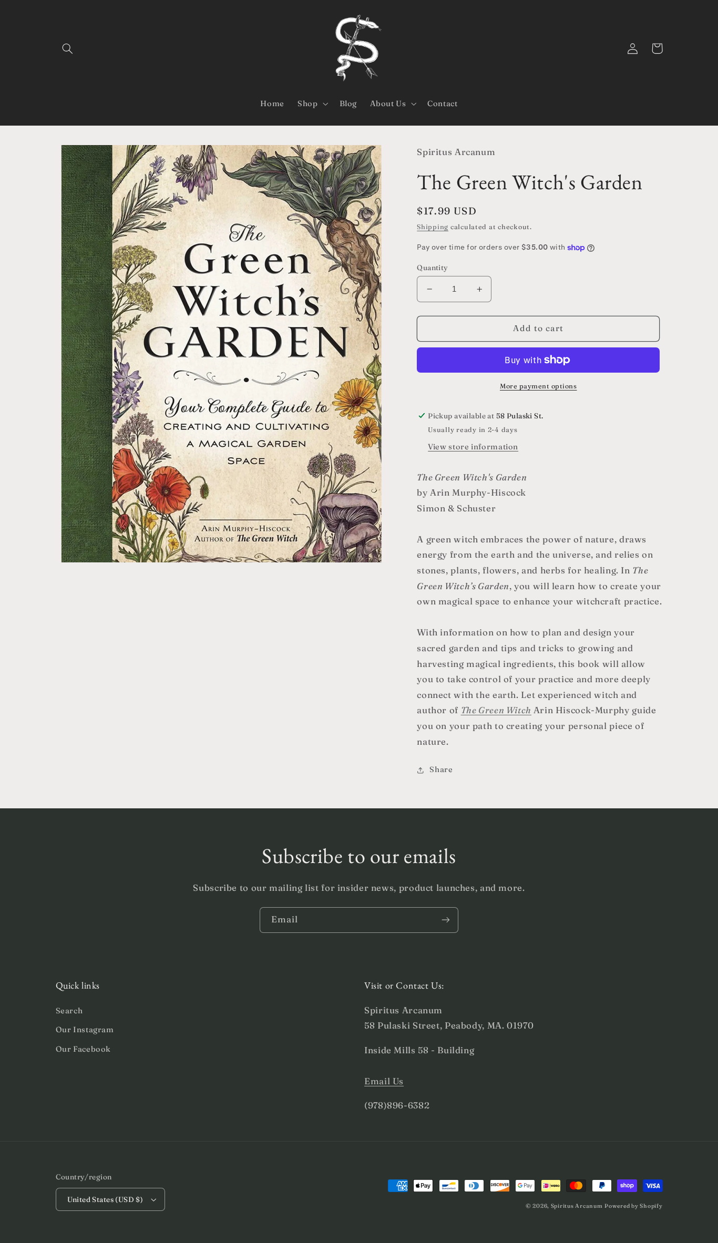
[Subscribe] (446, 920)
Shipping (432, 227)
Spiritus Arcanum (577, 1206)
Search (69, 1010)
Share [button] (441, 770)
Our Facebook (83, 1049)
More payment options (538, 386)
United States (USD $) (105, 1199)
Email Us (384, 1081)
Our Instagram (85, 1029)
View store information (473, 446)
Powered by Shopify (633, 1206)
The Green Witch (496, 710)
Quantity (432, 267)
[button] (68, 48)
